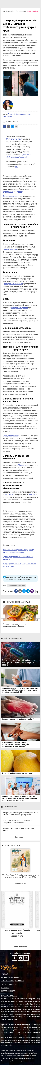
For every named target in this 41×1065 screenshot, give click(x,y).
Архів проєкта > (20, 947)
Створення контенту (10, 984)
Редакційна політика (10, 977)
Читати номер (20, 884)
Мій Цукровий (8, 11)
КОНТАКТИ (5, 988)
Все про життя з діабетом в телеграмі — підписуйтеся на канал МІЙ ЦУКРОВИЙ (21, 578)
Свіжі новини (10, 807)
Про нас (4, 974)
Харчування (20, 11)
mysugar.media (6, 1045)
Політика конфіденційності (12, 981)
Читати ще (20, 837)
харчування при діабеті (16, 585)
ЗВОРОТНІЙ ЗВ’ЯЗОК (8, 991)
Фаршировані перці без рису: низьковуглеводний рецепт (14, 625)
